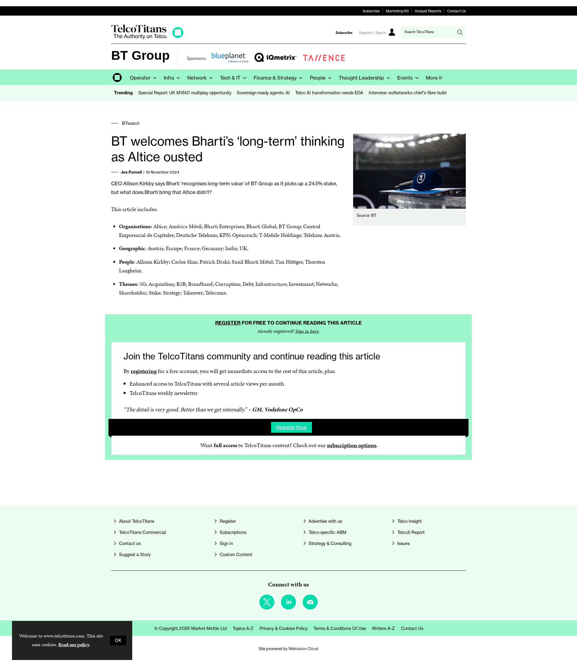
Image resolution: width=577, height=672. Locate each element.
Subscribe (371, 11)
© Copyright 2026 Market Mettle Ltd (190, 628)
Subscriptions (233, 532)
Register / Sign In (372, 33)
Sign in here (307, 331)
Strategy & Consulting (330, 543)
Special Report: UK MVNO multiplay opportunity (184, 92)
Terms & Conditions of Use (339, 628)
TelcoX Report (411, 532)
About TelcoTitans (136, 521)
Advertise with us (325, 521)
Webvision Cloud (303, 648)
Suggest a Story (135, 554)
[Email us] (310, 602)
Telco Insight (409, 521)
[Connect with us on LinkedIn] (288, 602)
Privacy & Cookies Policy (283, 628)
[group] (432, 77)
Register (227, 323)
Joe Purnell (131, 172)
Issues (403, 543)
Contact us (130, 543)
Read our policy (73, 644)
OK (118, 640)
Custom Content (236, 554)
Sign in (226, 543)
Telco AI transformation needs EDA (329, 92)
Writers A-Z (383, 628)
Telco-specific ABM (328, 532)
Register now (291, 427)
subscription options (351, 445)
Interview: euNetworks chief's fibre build (407, 92)
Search (460, 32)
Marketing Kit (397, 11)
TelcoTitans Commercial (142, 532)
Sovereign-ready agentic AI (263, 92)
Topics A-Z (243, 628)
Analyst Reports (428, 11)
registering (144, 371)
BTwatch (130, 123)
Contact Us (456, 11)
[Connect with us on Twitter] (267, 602)
